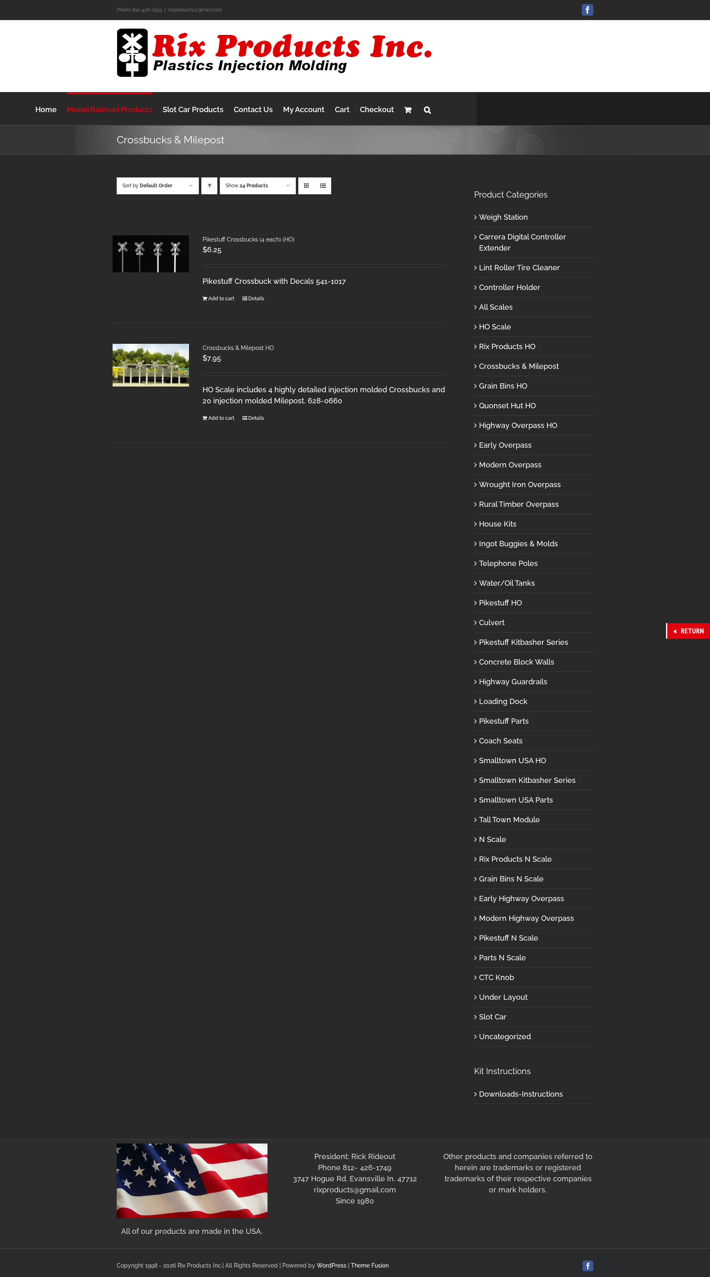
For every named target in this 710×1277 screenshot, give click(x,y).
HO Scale (495, 326)
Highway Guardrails (513, 681)
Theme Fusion (370, 1265)
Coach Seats (501, 740)
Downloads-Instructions (521, 1094)
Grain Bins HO (503, 386)
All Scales (496, 307)
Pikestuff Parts (504, 721)
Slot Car (493, 1016)
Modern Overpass (510, 464)
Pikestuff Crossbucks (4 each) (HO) (249, 239)
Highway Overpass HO (518, 425)
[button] (427, 108)
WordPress (331, 1265)
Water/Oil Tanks (507, 583)
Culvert (492, 622)
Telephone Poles (508, 563)
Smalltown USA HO (512, 760)
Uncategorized (505, 1036)
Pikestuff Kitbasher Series (523, 642)
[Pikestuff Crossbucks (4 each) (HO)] (151, 253)
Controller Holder (509, 287)
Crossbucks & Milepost (519, 366)
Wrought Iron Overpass (520, 484)
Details (256, 298)
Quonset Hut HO (507, 405)
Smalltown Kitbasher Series (527, 780)
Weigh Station (503, 217)
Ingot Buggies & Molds (518, 543)
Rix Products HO (507, 346)
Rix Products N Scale (515, 859)
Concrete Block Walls (516, 662)
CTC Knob (496, 977)
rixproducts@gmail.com (195, 10)
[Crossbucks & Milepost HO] (151, 365)
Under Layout (503, 997)
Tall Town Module (509, 819)
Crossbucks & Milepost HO (238, 348)
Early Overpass (505, 445)
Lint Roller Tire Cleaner (519, 267)
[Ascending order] (209, 185)
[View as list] (323, 186)
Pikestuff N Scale (508, 938)
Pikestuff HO (500, 602)
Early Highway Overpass (521, 898)
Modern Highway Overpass (526, 918)
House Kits (497, 524)
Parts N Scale (502, 957)
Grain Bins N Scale (511, 878)
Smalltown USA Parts (516, 800)
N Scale (492, 839)
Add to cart (221, 298)
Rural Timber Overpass (519, 504)
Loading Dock (503, 701)
